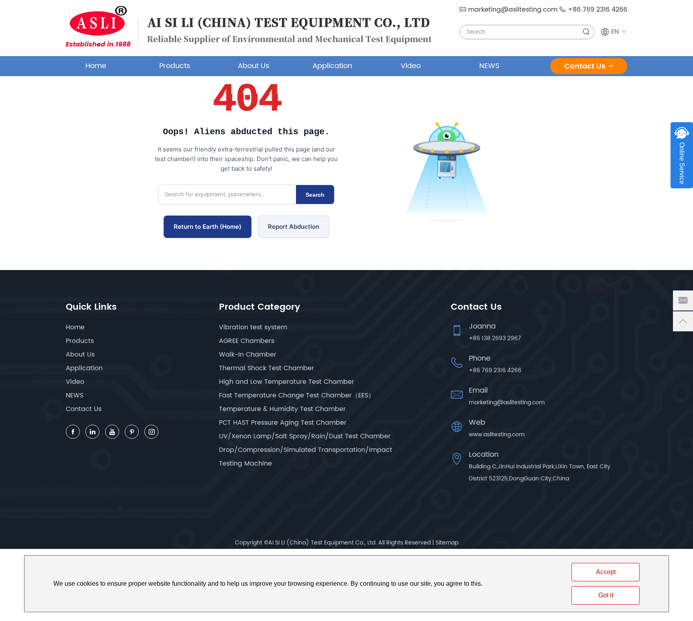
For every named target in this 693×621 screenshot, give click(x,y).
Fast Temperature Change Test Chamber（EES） (297, 395)
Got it (605, 595)
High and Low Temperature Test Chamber (286, 382)
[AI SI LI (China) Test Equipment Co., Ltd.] (98, 26)
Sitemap (447, 542)
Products (174, 66)
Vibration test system (253, 327)
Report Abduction (293, 226)
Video (411, 66)
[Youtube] (112, 432)
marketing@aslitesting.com (512, 9)
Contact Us (585, 66)
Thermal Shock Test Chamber (266, 368)
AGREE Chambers (246, 341)
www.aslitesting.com (497, 434)
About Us (253, 66)
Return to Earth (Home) (207, 226)
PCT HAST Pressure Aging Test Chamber (282, 422)
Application (332, 66)
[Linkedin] (92, 432)
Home (95, 66)
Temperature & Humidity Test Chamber (282, 409)
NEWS (489, 66)
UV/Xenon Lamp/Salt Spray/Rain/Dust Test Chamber (305, 436)
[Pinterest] (132, 432)
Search (315, 195)
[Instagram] (151, 432)
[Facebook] (73, 432)
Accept (606, 572)
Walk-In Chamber (247, 354)
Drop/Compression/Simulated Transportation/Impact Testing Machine (305, 457)
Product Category (259, 307)
